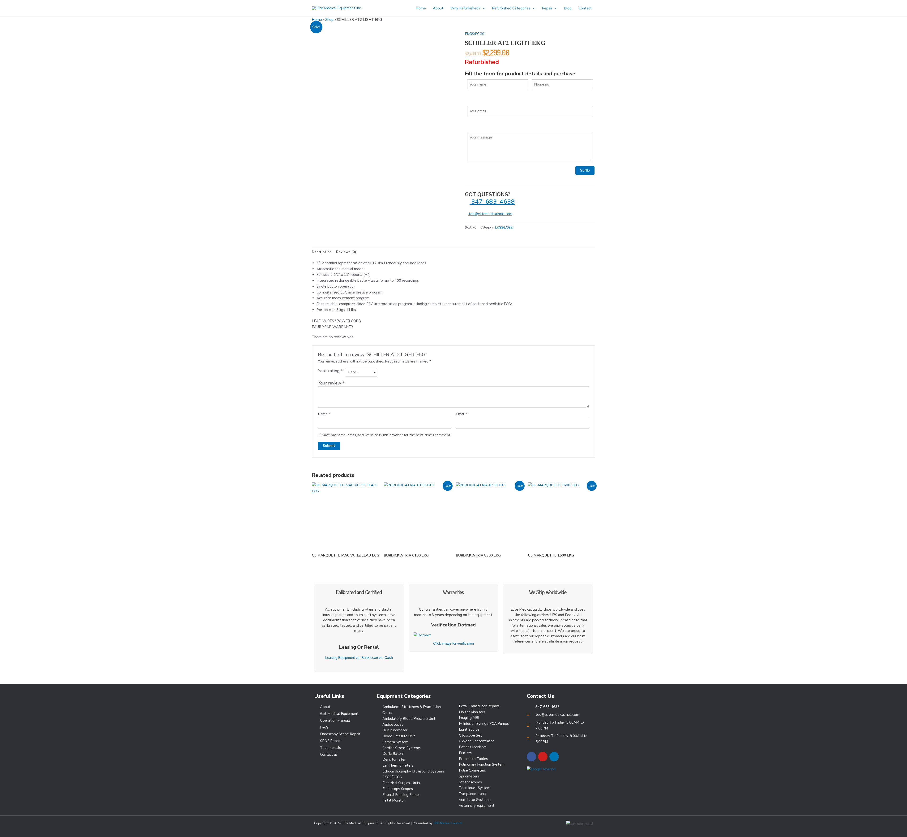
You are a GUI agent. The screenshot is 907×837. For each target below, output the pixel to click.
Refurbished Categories (511, 8)
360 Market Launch (447, 823)
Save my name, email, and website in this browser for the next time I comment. (386, 435)
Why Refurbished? (465, 8)
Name (324, 414)
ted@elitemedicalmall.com (490, 213)
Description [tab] (322, 252)
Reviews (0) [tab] (346, 252)
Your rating (330, 371)
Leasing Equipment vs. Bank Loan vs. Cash (359, 658)
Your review (331, 383)
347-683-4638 (492, 202)
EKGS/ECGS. (475, 33)
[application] (482, 8)
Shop (329, 19)
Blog (568, 8)
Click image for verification (453, 643)
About (438, 8)
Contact (585, 8)
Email (461, 414)
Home (421, 8)
